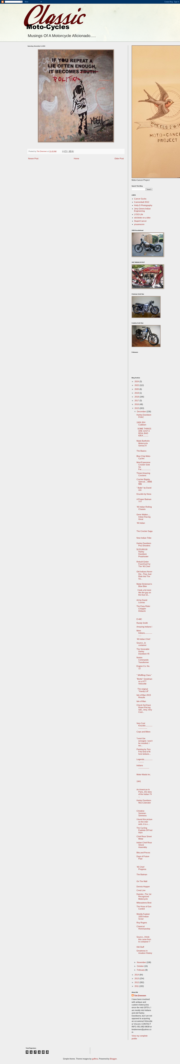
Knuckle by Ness (144, 494)
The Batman (142, 874)
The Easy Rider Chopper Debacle (143, 608)
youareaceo (139, 224)
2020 (137, 389)
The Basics (141, 451)
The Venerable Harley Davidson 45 (143, 651)
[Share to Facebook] (70, 151)
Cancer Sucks (140, 199)
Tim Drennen (140, 996)
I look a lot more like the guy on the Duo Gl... (144, 592)
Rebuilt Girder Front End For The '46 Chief (143, 564)
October (140, 966)
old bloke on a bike (142, 218)
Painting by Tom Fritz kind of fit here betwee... (144, 751)
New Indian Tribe (144, 538)
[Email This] (63, 151)
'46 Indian (141, 523)
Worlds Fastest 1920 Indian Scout (143, 916)
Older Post (119, 159)
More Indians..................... (144, 633)
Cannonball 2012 (141, 202)
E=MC (139, 619)
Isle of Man (141, 701)
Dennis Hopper (143, 887)
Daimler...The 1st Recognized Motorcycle (144, 896)
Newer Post (33, 159)
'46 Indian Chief (143, 639)
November (141, 962)
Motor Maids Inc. (144, 774)
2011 (137, 986)
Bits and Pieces (143, 853)
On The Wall (142, 881)
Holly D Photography (143, 205)
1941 (139, 781)
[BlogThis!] (65, 151)
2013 (137, 978)
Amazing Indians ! (144, 627)
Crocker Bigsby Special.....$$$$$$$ (144, 481)
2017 (137, 401)
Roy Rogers (142, 923)
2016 (137, 404)
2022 (137, 385)
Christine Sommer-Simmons (142, 813)
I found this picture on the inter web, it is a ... (144, 821)
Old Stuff (140, 947)
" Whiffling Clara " (144, 675)
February (141, 970)
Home (76, 159)
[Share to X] (68, 151)
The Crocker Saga (144, 531)
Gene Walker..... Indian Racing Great (143, 517)
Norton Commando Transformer (143, 660)
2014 (137, 975)
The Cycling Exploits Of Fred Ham (144, 830)
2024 (137, 381)
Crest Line (141, 890)
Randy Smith (142, 623)
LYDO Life (138, 214)
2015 (137, 408)
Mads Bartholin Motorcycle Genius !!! (143, 443)
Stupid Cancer (140, 221)
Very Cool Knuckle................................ (144, 725)
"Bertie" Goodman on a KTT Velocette (144, 681)
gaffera (95, 1059)
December (141, 412)
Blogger (113, 1059)
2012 (137, 982)
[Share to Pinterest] (72, 151)
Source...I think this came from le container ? (144, 939)
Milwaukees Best (144, 903)
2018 (137, 397)
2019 (137, 393)
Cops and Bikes (143, 732)
